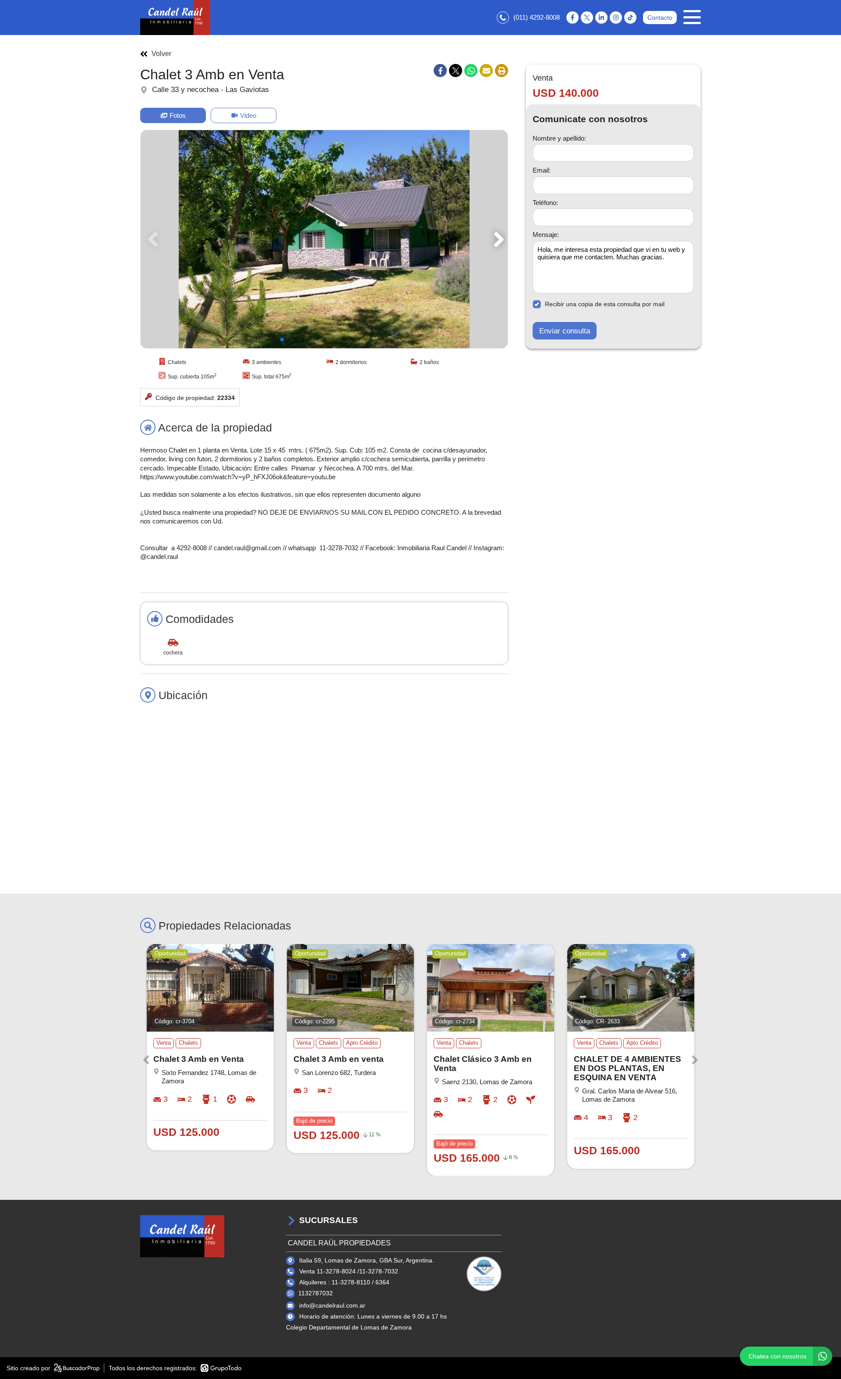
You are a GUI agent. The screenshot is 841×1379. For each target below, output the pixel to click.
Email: (542, 170)
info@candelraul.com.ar (332, 1305)
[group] (324, 239)
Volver (161, 53)
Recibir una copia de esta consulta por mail (604, 304)
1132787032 (315, 1293)
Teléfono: (545, 202)
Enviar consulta (564, 330)
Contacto (659, 17)
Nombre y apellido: (559, 137)
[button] (497, 239)
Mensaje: (546, 234)
